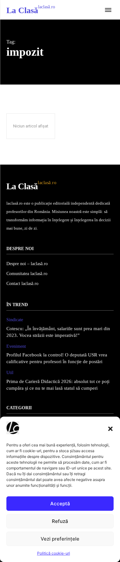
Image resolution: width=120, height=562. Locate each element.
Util (9, 372)
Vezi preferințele (60, 539)
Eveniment (16, 346)
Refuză (60, 521)
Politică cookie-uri (53, 553)
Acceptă (60, 504)
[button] (110, 429)
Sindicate (14, 319)
